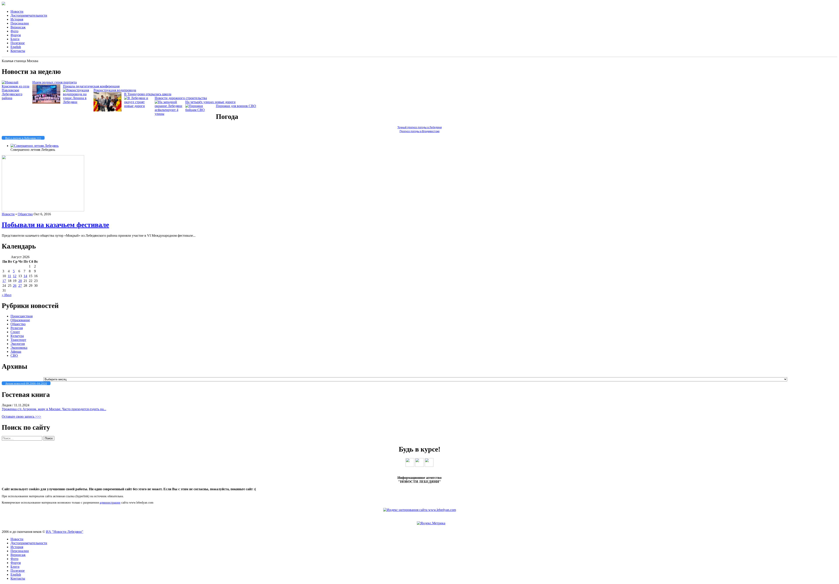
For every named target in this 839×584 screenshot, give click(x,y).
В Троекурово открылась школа (147, 94)
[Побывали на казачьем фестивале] (43, 210)
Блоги (14, 39)
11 (9, 276)
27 (20, 285)
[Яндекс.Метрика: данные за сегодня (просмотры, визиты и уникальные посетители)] (431, 523)
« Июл (6, 295)
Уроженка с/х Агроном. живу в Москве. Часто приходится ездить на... (54, 409)
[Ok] (419, 466)
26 (14, 285)
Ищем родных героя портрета (54, 82)
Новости (16, 11)
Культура (17, 336)
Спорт (15, 332)
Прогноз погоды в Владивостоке (420, 131)
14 (25, 276)
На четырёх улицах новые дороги (210, 102)
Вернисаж (18, 27)
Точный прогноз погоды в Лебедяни (419, 127)
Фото (14, 31)
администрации (110, 502)
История (16, 19)
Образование (20, 320)
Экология (17, 344)
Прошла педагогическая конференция (91, 86)
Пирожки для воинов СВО (236, 106)
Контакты (17, 51)
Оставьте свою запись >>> (21, 416)
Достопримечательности (28, 15)
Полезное (17, 43)
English (15, 47)
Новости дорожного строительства (181, 98)
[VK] (410, 466)
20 (20, 281)
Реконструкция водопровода (115, 90)
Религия (16, 328)
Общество (25, 214)
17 (4, 281)
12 (14, 276)
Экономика (18, 347)
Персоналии (19, 23)
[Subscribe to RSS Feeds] (429, 466)
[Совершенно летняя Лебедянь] (34, 146)
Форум (15, 35)
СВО (14, 355)
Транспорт (18, 340)
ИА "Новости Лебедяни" (64, 532)
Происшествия (21, 316)
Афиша (15, 351)
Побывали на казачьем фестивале (55, 225)
